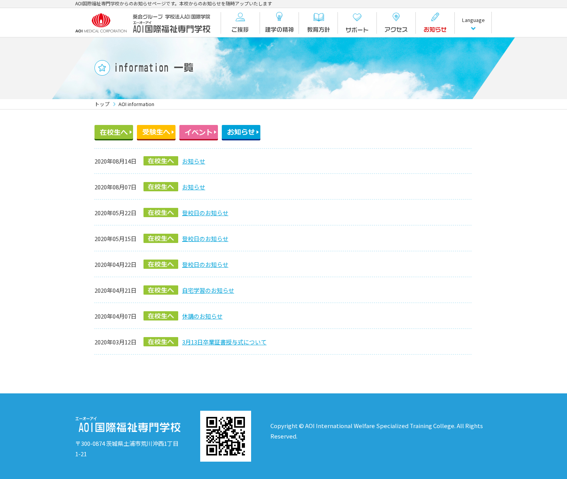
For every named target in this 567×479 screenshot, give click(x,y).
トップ (102, 104)
